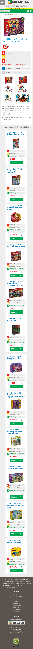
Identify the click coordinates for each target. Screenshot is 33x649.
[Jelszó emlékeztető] (31, 11)
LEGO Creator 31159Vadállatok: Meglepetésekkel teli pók (16, 395)
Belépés (16, 601)
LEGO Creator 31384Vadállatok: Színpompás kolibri (15, 505)
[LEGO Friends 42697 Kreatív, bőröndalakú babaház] (16, 367)
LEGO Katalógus (16, 609)
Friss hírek (16, 607)
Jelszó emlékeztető (16, 605)
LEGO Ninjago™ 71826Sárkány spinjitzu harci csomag (15, 207)
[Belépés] (25, 11)
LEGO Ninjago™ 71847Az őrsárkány (14, 319)
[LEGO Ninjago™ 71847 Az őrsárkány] (16, 330)
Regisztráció (16, 603)
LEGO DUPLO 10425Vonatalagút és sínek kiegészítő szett (14, 431)
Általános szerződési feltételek (16, 597)
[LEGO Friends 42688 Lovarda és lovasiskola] (16, 478)
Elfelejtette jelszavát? (16, 619)
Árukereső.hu (16, 646)
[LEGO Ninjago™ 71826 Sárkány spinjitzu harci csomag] (16, 217)
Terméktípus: (9, 68)
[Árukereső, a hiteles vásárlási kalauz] (16, 644)
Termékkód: (9, 72)
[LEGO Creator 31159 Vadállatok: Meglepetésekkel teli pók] (16, 404)
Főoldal (5, 14)
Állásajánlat (16, 611)
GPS (25, 5)
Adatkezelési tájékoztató (16, 599)
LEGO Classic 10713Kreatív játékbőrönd (14, 541)
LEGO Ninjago (16, 68)
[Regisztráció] (28, 11)
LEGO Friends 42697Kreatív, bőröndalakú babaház (14, 358)
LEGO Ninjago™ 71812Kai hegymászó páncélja (15, 133)
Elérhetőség (16, 594)
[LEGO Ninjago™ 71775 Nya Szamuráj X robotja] (16, 26)
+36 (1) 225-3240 (10, 6)
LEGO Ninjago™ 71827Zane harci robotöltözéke (16, 246)
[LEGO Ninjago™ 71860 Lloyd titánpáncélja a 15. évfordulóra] (16, 180)
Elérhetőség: (9, 61)
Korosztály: (9, 53)
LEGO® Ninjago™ (14, 14)
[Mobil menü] (2, 2)
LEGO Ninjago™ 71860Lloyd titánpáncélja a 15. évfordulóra (15, 171)
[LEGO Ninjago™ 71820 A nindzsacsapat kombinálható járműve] (16, 293)
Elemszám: (9, 57)
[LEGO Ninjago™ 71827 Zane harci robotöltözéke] (16, 256)
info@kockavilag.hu (17, 631)
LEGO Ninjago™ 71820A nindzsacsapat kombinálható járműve (15, 283)
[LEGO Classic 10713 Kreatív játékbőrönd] (16, 552)
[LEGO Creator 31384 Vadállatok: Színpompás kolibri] (16, 515)
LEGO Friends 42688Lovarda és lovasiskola (15, 467)
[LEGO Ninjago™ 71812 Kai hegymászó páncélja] (16, 143)
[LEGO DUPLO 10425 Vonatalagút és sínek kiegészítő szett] (16, 441)
